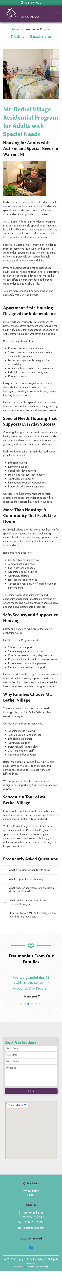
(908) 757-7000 (33, 1222)
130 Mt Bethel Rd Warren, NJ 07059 (33, 1215)
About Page (31, 295)
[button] (57, 14)
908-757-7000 (32, 3)
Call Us (18, 37)
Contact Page (20, 826)
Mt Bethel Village (35, 1259)
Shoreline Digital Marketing (37, 1266)
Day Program (15, 588)
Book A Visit (41, 37)
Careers (31, 1195)
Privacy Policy (31, 1191)
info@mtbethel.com (33, 1228)
